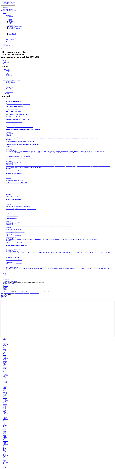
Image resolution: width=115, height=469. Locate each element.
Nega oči (10, 19)
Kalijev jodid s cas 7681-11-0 (13, 199)
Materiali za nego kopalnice (14, 31)
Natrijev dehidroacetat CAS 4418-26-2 (16, 245)
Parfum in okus (12, 21)
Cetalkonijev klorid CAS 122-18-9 (15, 232)
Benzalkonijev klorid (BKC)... (14, 122)
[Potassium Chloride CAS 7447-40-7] (13, 170)
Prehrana (8, 35)
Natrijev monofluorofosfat (17, 293)
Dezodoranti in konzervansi (14, 28)
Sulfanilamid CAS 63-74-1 (13, 218)
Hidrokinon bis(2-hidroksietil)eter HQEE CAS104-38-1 (21, 209)
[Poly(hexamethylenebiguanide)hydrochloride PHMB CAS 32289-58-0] (20, 141)
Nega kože (11, 16)
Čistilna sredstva (12, 27)
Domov (4, 13)
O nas (4, 40)
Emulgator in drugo (13, 33)
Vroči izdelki (27, 291)
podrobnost (8, 139)
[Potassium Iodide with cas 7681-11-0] (12, 196)
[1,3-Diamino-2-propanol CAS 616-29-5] (14, 180)
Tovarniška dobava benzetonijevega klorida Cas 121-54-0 (21, 158)
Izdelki (4, 14)
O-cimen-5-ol (26, 293)
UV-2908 (32, 293)
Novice (4, 44)
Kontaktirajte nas (6, 45)
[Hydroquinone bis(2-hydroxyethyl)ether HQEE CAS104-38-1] (18, 206)
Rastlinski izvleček (12, 36)
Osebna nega (8, 15)
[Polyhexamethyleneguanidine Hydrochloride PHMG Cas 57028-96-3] (19, 127)
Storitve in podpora (7, 42)
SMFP (2, 293)
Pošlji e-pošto (3, 296)
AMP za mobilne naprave (48, 291)
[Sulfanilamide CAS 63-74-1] (12, 216)
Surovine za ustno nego (13, 17)
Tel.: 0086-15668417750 (6, 1)
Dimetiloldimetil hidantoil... (13, 117)
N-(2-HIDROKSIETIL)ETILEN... (15, 101)
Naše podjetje (9, 41)
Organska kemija (12, 34)
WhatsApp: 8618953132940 (7, 3)
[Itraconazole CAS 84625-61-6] (12, 257)
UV (9, 32)
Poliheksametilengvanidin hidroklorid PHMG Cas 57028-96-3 (23, 129)
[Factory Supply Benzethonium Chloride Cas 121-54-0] (18, 156)
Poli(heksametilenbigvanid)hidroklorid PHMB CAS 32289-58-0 (23, 144)
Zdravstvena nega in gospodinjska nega (14, 26)
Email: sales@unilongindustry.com (8, 2)
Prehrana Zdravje (12, 38)
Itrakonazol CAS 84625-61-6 (14, 260)
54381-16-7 (36, 293)
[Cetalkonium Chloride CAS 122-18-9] (13, 229)
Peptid (10, 23)
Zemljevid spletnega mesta (36, 291)
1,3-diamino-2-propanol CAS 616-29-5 (16, 183)
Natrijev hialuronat (10, 39)
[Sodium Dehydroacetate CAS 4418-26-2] (14, 242)
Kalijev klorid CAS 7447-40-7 (14, 173)
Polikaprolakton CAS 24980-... (14, 111)
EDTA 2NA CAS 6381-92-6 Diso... (15, 106)
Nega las (10, 20)
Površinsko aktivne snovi (14, 29)
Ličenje (10, 22)
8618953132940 (4, 295)
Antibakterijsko (12, 25)
